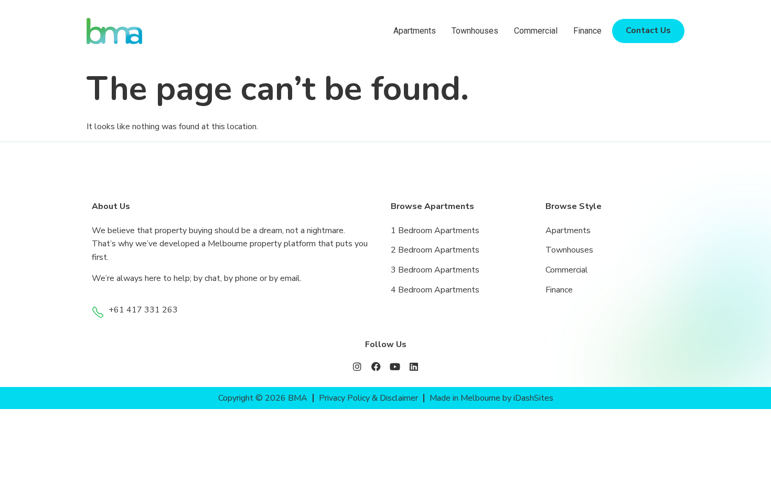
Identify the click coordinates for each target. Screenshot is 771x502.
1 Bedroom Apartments (435, 230)
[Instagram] (357, 366)
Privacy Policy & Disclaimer (368, 398)
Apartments (414, 31)
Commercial (536, 31)
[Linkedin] (414, 366)
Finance (587, 31)
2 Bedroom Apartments (435, 250)
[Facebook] (376, 366)
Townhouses (475, 31)
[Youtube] (395, 366)
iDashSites (533, 398)
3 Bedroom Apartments (435, 270)
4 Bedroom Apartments (435, 290)
